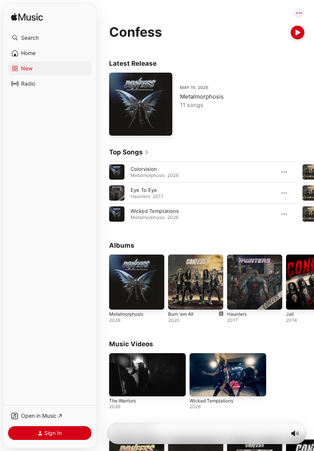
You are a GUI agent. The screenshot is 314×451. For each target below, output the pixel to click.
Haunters (237, 314)
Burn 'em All (180, 314)
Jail (290, 314)
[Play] (297, 32)
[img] (27, 17)
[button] (49, 37)
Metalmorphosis (202, 96)
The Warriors (122, 401)
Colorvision (144, 169)
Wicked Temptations (155, 211)
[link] (129, 152)
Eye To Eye (144, 190)
